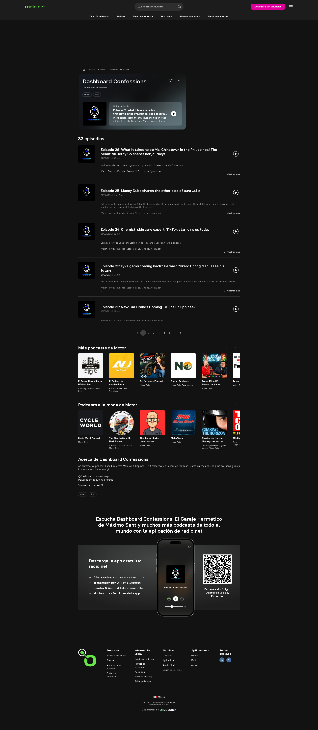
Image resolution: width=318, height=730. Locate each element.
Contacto (167, 655)
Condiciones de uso (144, 659)
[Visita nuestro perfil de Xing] (229, 660)
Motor (87, 95)
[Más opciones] (180, 81)
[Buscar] (180, 7)
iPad (193, 660)
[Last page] (187, 333)
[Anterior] (226, 347)
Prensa (110, 660)
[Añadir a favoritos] (171, 80)
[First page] (130, 333)
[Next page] (181, 333)
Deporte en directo (143, 16)
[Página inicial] (83, 69)
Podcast (121, 16)
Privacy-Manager (143, 681)
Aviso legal (140, 672)
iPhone (194, 655)
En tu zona (166, 16)
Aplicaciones (169, 660)
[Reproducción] (173, 113)
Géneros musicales (190, 16)
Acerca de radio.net (116, 655)
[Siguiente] (236, 347)
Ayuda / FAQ (169, 665)
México (161, 697)
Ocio (97, 95)
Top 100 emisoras (99, 16)
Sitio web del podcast (89, 485)
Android (195, 665)
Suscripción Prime (172, 670)
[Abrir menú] (291, 7)
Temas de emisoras (218, 16)
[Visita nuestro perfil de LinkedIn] (222, 660)
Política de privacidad (140, 665)
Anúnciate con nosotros (113, 667)
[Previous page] (137, 333)
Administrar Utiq (143, 677)
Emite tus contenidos (112, 675)
